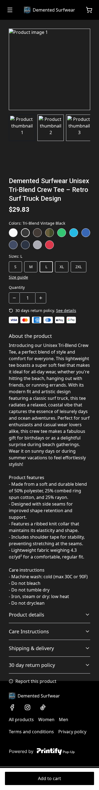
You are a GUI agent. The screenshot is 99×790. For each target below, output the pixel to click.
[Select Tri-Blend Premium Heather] (37, 244)
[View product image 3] (79, 128)
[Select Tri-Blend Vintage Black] (25, 232)
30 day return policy (32, 665)
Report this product (35, 681)
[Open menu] (9, 9)
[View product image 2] (50, 128)
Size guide (18, 277)
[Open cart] (89, 9)
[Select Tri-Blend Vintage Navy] (25, 244)
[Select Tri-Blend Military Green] (49, 232)
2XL (78, 266)
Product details (26, 614)
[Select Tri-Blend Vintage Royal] (85, 232)
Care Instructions (29, 631)
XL (62, 266)
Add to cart (49, 778)
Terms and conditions (31, 732)
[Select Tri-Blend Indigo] (13, 244)
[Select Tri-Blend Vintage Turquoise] (73, 232)
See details (66, 310)
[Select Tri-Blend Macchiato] (37, 232)
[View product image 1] (22, 128)
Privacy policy (72, 732)
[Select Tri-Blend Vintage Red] (49, 244)
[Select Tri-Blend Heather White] (13, 232)
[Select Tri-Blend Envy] (61, 232)
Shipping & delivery (31, 648)
